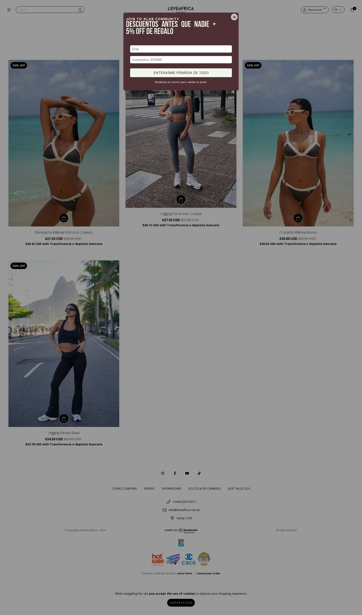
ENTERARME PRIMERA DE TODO (181, 73)
